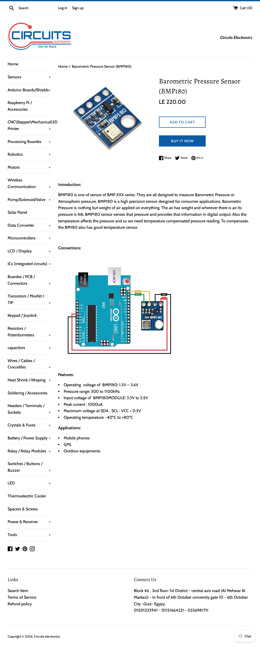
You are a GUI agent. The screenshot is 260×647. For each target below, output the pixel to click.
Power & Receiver (29, 521)
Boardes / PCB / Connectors (29, 280)
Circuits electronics (47, 636)
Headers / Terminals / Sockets (29, 409)
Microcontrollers (29, 238)
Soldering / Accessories (27, 393)
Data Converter (29, 225)
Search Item (18, 590)
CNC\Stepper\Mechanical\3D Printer (29, 125)
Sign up (78, 8)
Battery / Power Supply (29, 438)
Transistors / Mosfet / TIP (29, 299)
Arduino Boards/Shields (29, 90)
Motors (29, 167)
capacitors (29, 347)
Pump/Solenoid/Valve (29, 199)
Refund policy (20, 603)
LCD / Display (29, 251)
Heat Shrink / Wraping (29, 380)
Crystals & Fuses (29, 425)
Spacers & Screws (23, 509)
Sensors (29, 77)
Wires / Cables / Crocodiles (29, 364)
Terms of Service (22, 597)
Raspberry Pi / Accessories (20, 106)
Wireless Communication (29, 183)
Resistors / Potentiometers (29, 331)
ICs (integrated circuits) (29, 263)
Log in (62, 8)
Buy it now (182, 141)
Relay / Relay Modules (29, 451)
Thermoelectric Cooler (27, 496)
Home (13, 64)
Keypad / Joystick (22, 315)
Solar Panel (17, 212)
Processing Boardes (29, 141)
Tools (29, 534)
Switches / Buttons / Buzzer (29, 467)
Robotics (29, 154)
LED (29, 483)
